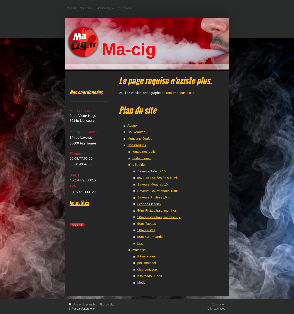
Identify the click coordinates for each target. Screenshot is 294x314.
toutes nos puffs (144, 151)
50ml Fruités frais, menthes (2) (159, 217)
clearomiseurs (147, 269)
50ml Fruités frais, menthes (157, 210)
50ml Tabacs (146, 223)
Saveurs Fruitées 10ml (153, 197)
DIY (140, 243)
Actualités (79, 202)
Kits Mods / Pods (149, 276)
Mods (141, 282)
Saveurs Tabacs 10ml (153, 171)
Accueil (132, 125)
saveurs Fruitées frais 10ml (157, 178)
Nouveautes (136, 132)
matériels (139, 250)
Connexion (218, 304)
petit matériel (146, 263)
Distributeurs (141, 158)
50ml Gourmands (150, 237)
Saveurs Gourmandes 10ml (157, 191)
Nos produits (136, 145)
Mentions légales (139, 138)
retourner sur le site (180, 93)
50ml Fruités (146, 230)
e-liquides (139, 164)
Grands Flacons (149, 204)
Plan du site (106, 304)
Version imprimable (85, 304)
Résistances (146, 256)
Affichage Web (216, 308)
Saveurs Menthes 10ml (154, 184)
